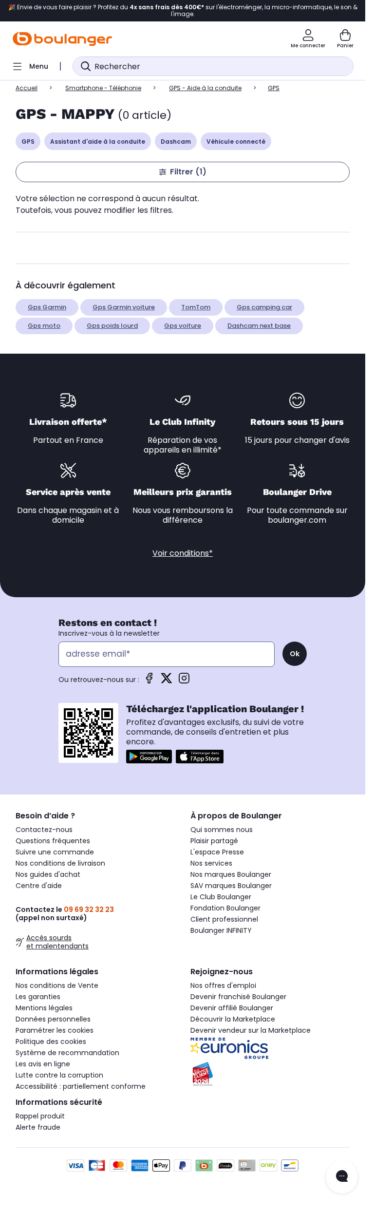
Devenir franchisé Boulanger (238, 997)
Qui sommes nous (221, 829)
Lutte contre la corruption (59, 1075)
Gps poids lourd (112, 325)
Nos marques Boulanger (230, 874)
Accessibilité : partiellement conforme (81, 1086)
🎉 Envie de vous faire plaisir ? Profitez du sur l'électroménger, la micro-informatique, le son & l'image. (182, 11)
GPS (28, 141)
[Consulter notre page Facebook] (149, 681)
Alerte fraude (38, 1127)
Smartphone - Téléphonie (103, 88)
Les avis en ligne (43, 1064)
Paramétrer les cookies (55, 1030)
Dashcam (176, 141)
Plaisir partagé (214, 841)
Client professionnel (224, 919)
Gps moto (44, 325)
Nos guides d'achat (48, 874)
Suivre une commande (55, 852)
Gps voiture (182, 325)
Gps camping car (264, 307)
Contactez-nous (44, 829)
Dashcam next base (259, 325)
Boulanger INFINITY (221, 930)
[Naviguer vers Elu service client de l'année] (270, 1074)
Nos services (211, 863)
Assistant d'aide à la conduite (97, 141)
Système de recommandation (67, 1053)
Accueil (26, 88)
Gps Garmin (47, 307)
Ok (294, 654)
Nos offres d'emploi (223, 985)
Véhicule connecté (235, 141)
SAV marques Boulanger (231, 885)
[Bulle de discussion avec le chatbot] (341, 1176)
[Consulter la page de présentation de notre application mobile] (149, 756)
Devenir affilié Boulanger (231, 1008)
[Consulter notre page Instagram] (184, 681)
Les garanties (38, 997)
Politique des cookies (51, 1041)
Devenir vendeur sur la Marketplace (250, 1030)
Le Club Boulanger (220, 897)
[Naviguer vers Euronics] (270, 1048)
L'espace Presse (217, 852)
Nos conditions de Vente (57, 985)
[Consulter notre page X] (166, 681)
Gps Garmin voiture (124, 307)
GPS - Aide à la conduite (205, 88)
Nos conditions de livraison (60, 863)
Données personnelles (53, 1019)
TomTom (195, 307)
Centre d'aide (39, 885)
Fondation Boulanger (225, 908)
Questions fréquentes (53, 841)
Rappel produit (40, 1116)
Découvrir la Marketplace (232, 1019)
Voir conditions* (182, 553)
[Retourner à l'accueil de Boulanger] (62, 39)
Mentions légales (44, 1008)
